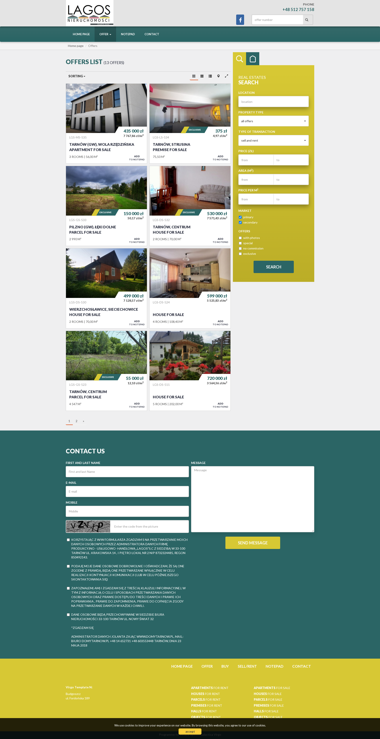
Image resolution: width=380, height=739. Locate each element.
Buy (225, 666)
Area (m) (246, 170)
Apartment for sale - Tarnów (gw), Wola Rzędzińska (106, 123)
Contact (151, 34)
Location (246, 92)
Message (198, 463)
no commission (253, 248)
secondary (250, 222)
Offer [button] (104, 34)
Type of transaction (256, 131)
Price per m (248, 190)
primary (248, 217)
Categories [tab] (252, 58)
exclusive (249, 253)
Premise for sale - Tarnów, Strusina (190, 123)
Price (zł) (246, 151)
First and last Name (83, 463)
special (248, 243)
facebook (240, 20)
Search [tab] (239, 58)
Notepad (128, 34)
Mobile (71, 502)
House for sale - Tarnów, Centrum (190, 206)
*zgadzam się (82, 628)
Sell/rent (247, 666)
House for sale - (190, 288)
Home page (81, 34)
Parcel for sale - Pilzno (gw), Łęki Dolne (106, 206)
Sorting (76, 76)
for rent (209, 688)
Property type (250, 112)
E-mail (71, 482)
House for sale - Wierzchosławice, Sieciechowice (106, 288)
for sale (272, 688)
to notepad (137, 158)
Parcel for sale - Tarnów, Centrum (106, 371)
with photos (251, 238)
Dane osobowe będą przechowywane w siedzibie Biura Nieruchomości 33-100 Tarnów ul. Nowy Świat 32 (117, 617)
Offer (207, 666)
